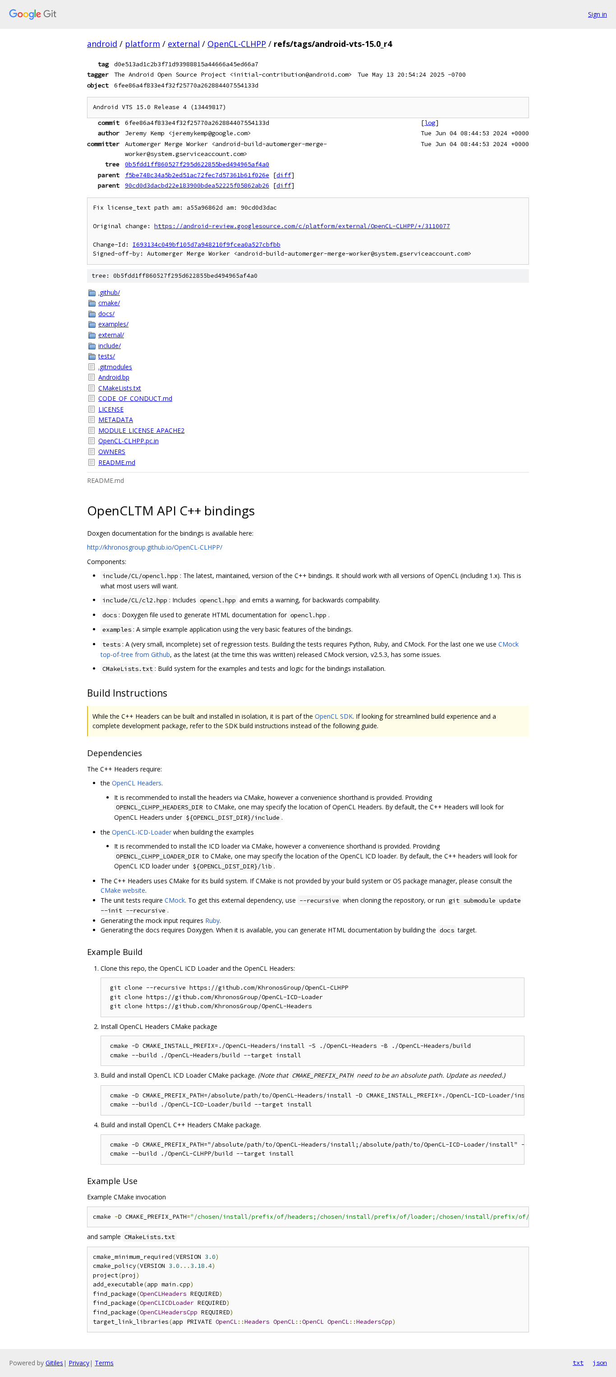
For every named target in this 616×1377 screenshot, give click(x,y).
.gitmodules (115, 367)
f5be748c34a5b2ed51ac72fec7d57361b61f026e (197, 175)
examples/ (113, 324)
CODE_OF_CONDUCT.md (135, 398)
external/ (111, 334)
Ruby (212, 920)
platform (142, 43)
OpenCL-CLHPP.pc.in (128, 440)
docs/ (106, 313)
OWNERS (111, 451)
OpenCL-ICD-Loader (141, 832)
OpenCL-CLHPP (236, 43)
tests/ (106, 356)
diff (283, 175)
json (600, 1363)
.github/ (109, 292)
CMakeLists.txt (119, 388)
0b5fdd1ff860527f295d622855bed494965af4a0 (197, 164)
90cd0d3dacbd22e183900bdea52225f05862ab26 (197, 185)
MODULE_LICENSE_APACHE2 (141, 430)
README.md (116, 462)
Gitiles (54, 1363)
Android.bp (113, 377)
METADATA (115, 419)
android (102, 43)
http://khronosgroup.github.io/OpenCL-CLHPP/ (154, 547)
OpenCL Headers (136, 783)
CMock (175, 900)
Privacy (79, 1363)
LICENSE (111, 409)
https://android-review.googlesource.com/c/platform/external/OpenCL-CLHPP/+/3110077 (302, 226)
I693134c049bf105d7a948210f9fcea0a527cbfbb (206, 244)
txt (578, 1363)
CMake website (123, 890)
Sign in (597, 14)
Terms (104, 1363)
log (429, 123)
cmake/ (109, 302)
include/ (109, 345)
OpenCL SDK (334, 716)
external (184, 43)
